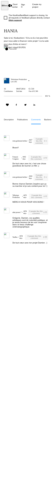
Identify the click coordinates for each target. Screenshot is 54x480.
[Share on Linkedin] (34, 104)
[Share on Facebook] (16, 104)
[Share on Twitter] (25, 104)
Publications (22, 119)
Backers (47, 119)
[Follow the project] (7, 104)
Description (9, 119)
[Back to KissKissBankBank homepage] (10, 5)
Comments (36, 119)
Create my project (36, 5)
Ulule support (15, 20)
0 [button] (40, 141)
